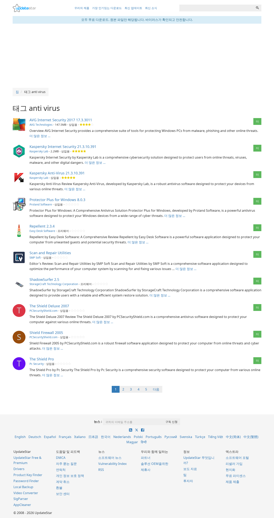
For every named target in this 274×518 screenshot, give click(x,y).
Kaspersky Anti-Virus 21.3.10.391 (57, 173)
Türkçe (200, 437)
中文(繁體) (251, 437)
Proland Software (40, 204)
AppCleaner (22, 505)
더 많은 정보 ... (39, 136)
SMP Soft (35, 257)
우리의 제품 (81, 8)
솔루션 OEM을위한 (154, 463)
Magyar (132, 442)
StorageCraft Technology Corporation (53, 284)
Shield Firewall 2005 (46, 332)
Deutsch (34, 437)
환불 (59, 488)
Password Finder (26, 481)
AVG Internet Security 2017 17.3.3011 (60, 119)
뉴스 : (98, 421)
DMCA (60, 457)
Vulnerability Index (112, 463)
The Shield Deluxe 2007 (49, 306)
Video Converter (25, 493)
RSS (101, 469)
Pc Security (36, 364)
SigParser (20, 499)
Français (65, 437)
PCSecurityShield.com (43, 311)
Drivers (18, 469)
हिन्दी (144, 442)
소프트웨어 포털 (237, 457)
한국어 (106, 437)
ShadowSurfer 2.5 (44, 279)
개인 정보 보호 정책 (70, 475)
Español (50, 437)
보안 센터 (63, 494)
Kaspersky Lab (38, 151)
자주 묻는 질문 (66, 463)
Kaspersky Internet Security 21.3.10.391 (62, 146)
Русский (170, 437)
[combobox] (216, 8)
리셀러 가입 (234, 463)
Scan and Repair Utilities (50, 252)
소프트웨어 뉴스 (110, 457)
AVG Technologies (41, 124)
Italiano (80, 437)
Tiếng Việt (215, 437)
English (20, 437)
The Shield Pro (41, 359)
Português (154, 437)
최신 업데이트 (133, 8)
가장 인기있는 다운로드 (107, 8)
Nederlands (122, 437)
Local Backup (23, 487)
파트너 (145, 457)
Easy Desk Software (42, 231)
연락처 (61, 469)
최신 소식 (151, 8)
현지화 (230, 469)
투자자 (188, 481)
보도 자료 (190, 469)
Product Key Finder (27, 475)
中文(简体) (233, 437)
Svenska (186, 437)
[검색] (257, 8)
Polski (138, 437)
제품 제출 (232, 482)
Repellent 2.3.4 (42, 226)
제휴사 (145, 469)
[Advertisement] (137, 56)
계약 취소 (63, 482)
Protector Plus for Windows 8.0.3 (57, 199)
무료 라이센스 (236, 475)
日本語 (93, 437)
